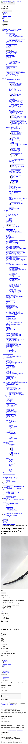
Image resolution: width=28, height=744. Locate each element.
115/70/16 (11, 459)
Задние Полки (12, 88)
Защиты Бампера (15, 131)
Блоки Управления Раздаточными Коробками (16, 256)
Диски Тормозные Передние (12, 346)
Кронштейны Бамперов (16, 132)
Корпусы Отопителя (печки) (12, 384)
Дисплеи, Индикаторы (11, 295)
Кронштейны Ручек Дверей (17, 102)
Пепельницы (12, 99)
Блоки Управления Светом (12, 257)
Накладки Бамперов (16, 134)
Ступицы (11, 430)
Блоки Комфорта (10, 237)
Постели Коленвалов (11, 69)
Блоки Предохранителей (11, 238)
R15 (12, 447)
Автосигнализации (10, 229)
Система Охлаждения (11, 481)
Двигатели (8, 42)
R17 (12, 449)
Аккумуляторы (9, 230)
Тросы (4, 395)
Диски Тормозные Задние (12, 345)
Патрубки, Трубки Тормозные (13, 347)
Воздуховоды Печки (10, 383)
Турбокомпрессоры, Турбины (13, 75)
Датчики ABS (12, 265)
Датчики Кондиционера (14, 279)
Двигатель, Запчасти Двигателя (10, 477)
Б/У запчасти (6, 671)
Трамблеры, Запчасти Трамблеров (14, 513)
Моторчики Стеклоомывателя (13, 311)
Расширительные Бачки (11, 338)
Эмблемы (11, 209)
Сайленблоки (9, 500)
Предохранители (10, 505)
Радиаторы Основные (11, 336)
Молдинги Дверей (15, 148)
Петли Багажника (15, 170)
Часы (7, 330)
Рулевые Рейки (9, 378)
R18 (12, 450)
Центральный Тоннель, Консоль (16, 120)
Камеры (8, 301)
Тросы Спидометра (10, 405)
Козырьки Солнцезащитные (15, 91)
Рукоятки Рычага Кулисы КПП (16, 100)
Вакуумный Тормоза (11, 491)
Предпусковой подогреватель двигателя (12, 29)
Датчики (8, 263)
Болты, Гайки (6, 472)
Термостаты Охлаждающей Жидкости (15, 339)
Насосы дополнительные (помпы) (14, 334)
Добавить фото (20, 725)
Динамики (8, 294)
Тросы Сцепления (10, 406)
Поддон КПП (9, 222)
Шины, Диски (6, 442)
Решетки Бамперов (15, 135)
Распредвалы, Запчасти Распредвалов (14, 71)
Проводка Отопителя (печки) (15, 322)
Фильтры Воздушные (11, 496)
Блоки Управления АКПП (12, 243)
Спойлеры (11, 204)
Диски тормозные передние (12, 492)
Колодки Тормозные (10, 493)
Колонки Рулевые (10, 372)
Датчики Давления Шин (14, 271)
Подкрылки (11, 193)
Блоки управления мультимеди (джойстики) (16, 252)
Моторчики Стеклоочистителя (13, 312)
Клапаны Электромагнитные (13, 303)
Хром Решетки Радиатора (17, 203)
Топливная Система (8, 358)
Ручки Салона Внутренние (15, 106)
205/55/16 (11, 468)
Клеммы (8, 504)
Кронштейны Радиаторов (12, 333)
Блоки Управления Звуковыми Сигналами (16, 248)
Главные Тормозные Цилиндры (13, 344)
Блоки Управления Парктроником (14, 253)
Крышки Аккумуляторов (14, 233)
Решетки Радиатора (15, 202)
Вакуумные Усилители (11, 343)
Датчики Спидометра (14, 285)
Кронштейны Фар (10, 409)
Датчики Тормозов (13, 287)
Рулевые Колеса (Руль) (11, 377)
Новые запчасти (7, 672)
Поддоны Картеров (10, 67)
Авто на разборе (7, 16)
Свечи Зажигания (10, 325)
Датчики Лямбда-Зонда (14, 280)
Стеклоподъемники (16, 156)
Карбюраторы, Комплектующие (13, 488)
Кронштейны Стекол (16, 147)
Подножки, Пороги (13, 196)
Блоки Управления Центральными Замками (16, 260)
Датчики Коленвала (13, 278)
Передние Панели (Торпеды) (18, 118)
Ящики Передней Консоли (17, 126)
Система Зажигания (10, 509)
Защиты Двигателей (10, 45)
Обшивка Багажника (16, 169)
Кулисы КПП (9, 221)
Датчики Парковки (13, 281)
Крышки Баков (12, 186)
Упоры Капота (14, 182)
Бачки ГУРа (8, 371)
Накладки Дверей (15, 150)
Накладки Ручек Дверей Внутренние (17, 104)
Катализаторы (9, 357)
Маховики (8, 57)
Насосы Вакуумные (13, 61)
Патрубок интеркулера (11, 66)
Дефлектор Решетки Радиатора (18, 200)
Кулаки (10, 423)
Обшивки (11, 96)
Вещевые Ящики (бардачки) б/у (16, 85)
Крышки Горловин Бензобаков (13, 363)
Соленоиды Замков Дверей (20, 144)
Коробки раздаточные (11, 215)
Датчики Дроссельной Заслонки (16, 276)
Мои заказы (6, 677)
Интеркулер (8, 46)
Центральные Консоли (16, 124)
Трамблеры (8, 328)
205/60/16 (11, 469)
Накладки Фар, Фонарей (14, 189)
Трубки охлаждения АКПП (12, 226)
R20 (12, 452)
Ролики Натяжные (13, 63)
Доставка (5, 13)
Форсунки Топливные (11, 368)
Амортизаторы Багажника (17, 164)
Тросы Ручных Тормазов (11, 404)
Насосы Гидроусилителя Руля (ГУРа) (14, 373)
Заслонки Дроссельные (11, 44)
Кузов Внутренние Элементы (13, 79)
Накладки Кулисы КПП (16, 122)
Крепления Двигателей (11, 478)
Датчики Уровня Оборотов (15, 290)
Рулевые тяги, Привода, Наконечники (15, 486)
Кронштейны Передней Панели (18, 116)
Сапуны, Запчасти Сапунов (12, 73)
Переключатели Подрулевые (12, 318)
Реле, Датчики (9, 507)
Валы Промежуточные (11, 213)
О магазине (6, 17)
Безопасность (12, 82)
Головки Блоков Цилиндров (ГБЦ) (14, 41)
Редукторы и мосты (10, 224)
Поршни (8, 68)
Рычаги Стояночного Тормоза (16, 107)
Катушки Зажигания (10, 302)
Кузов (4, 78)
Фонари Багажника (10, 416)
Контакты (5, 18)
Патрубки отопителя (11, 387)
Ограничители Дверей (16, 153)
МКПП (10, 219)
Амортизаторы (12, 421)
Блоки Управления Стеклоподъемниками (15, 259)
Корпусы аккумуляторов (14, 231)
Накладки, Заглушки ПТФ (15, 191)
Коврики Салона (12, 89)
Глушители (8, 355)
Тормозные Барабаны (11, 352)
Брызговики (14, 194)
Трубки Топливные (10, 367)
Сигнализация (9, 508)
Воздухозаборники (13, 35)
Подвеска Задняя (10, 420)
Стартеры (8, 327)
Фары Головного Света (11, 415)
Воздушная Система (10, 33)
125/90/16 (11, 460)
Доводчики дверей (10, 297)
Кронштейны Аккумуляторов (15, 232)
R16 (12, 448)
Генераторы (8, 262)
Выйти (4, 678)
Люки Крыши (12, 188)
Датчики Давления (13, 270)
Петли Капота (14, 180)
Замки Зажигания (10, 298)
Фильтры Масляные (10, 497)
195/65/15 (11, 466)
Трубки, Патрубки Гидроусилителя (17, 374)
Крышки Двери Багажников (17, 166)
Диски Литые (12, 444)
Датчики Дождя (12, 274)
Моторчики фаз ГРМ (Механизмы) (14, 314)
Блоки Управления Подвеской (13, 254)
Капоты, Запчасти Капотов (15, 172)
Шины (7, 458)
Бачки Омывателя (13, 80)
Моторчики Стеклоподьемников (19, 158)
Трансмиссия (6, 210)
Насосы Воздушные (10, 316)
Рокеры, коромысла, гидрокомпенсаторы (15, 72)
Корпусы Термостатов (14, 340)
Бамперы (13, 129)
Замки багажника (15, 165)
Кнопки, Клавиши (10, 305)
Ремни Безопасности (16, 84)
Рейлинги (11, 197)
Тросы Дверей (9, 399)
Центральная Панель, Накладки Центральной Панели (16, 112)
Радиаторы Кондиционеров (15, 393)
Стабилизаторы (12, 428)
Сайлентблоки (12, 427)
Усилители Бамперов (16, 137)
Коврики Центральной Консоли (18, 121)
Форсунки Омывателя (11, 329)
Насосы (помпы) (10, 385)
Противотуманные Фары (12, 412)
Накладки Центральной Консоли (19, 123)
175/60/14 (11, 464)
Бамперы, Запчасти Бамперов (15, 128)
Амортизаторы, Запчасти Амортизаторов (15, 499)
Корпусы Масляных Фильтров (16, 60)
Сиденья (11, 109)
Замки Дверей (14, 143)
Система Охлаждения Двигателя (10, 332)
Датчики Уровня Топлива (15, 291)
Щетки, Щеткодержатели (14, 208)
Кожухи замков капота (16, 178)
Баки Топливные (10, 361)
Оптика (5, 407)
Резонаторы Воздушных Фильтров (17, 39)
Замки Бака (11, 161)
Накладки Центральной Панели (18, 117)
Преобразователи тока (11, 319)
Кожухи (8, 47)
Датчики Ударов (12, 289)
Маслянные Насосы (10, 56)
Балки (10, 422)
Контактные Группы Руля (12, 307)
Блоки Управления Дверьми (12, 246)
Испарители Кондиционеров (15, 390)
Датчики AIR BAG (13, 267)
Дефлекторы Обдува (13, 86)
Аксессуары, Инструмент (9, 516)
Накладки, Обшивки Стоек (15, 94)
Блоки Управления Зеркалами (13, 249)
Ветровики (11, 139)
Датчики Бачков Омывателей (15, 268)
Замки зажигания (13, 510)
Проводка (8, 320)
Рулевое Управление (8, 370)
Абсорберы (8, 360)
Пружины (11, 425)
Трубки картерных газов (14, 40)
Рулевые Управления (8, 485)
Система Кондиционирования (13, 389)
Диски (7, 443)
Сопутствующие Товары (9, 474)
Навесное (8, 58)
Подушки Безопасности (16, 83)
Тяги (10, 431)
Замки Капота (14, 176)
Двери (12, 142)
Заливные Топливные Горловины (14, 362)
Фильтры (5, 494)
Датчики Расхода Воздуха (15, 284)
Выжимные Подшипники (12, 214)
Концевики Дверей (15, 145)
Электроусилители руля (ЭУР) (13, 381)
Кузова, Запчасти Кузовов (15, 187)
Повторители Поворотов (12, 411)
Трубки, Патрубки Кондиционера (16, 394)
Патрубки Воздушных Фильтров (16, 37)
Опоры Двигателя (10, 64)
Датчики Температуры (14, 286)
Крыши (10, 184)
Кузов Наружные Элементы (12, 127)
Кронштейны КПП (10, 220)
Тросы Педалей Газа (10, 403)
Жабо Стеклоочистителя (14, 160)
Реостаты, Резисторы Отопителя (13, 324)
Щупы (7, 77)
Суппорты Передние (11, 351)
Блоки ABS (8, 236)
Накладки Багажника (16, 167)
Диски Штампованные (14, 453)
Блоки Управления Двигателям (13, 247)
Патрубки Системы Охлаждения (13, 335)
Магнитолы (8, 308)
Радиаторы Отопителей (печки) (13, 388)
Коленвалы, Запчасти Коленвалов (14, 48)
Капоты (13, 177)
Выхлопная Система (8, 354)
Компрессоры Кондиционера (15, 392)
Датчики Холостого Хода (14, 292)
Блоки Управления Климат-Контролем (15, 251)
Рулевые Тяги (9, 379)
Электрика (5, 227)
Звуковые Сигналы (10, 300)
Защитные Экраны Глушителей (13, 356)
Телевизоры (11, 207)
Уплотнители (12, 110)
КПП (7, 216)
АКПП (10, 218)
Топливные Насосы (10, 366)
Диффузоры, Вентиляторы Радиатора (14, 296)
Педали (7, 317)
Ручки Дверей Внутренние (15, 101)
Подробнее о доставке (6, 611)
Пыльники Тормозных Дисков (13, 349)
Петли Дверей (14, 154)
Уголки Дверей (17, 151)
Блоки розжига (9, 241)
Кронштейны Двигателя (11, 52)
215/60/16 (11, 470)
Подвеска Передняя (10, 432)
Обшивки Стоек (15, 95)
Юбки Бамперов (15, 138)
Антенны (8, 235)
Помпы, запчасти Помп (14, 62)
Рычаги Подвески (13, 426)
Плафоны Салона (10, 410)
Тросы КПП (9, 401)
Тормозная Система (7, 341)
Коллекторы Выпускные (11, 51)
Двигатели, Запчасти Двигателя (10, 30)
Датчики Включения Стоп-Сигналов (17, 269)
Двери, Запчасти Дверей (14, 140)
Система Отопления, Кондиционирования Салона (15, 382)
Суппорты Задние (10, 350)
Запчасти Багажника (13, 162)
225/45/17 (11, 471)
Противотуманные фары (11, 515)
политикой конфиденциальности (8, 704)
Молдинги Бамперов (16, 133)
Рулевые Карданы (10, 376)
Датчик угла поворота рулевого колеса (18, 264)
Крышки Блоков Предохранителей (17, 240)
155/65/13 (11, 461)
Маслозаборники (10, 55)
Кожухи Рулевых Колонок (15, 90)
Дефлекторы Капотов (16, 175)
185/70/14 (11, 465)
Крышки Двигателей (11, 53)
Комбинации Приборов (11, 306)
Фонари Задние (9, 417)
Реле (7, 323)
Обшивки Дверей (13, 97)
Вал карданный (9, 211)
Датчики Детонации (13, 273)
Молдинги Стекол (15, 149)
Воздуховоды (12, 34)
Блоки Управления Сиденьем (13, 258)
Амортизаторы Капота (16, 173)
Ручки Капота (14, 181)
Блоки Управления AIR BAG (13, 242)
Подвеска (5, 419)
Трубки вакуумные (10, 74)
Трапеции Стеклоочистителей (16, 313)
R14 (12, 445)
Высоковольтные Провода (12, 503)
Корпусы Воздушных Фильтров (16, 36)
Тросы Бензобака (10, 398)
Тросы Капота (9, 400)
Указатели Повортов (10, 414)
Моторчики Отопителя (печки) (13, 309)
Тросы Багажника (10, 396)
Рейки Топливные (10, 365)
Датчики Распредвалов (14, 283)
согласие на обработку (6, 728)
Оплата (5, 12)
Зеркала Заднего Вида (14, 171)
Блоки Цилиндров (10, 31)
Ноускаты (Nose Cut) (13, 192)
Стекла (10, 205)
